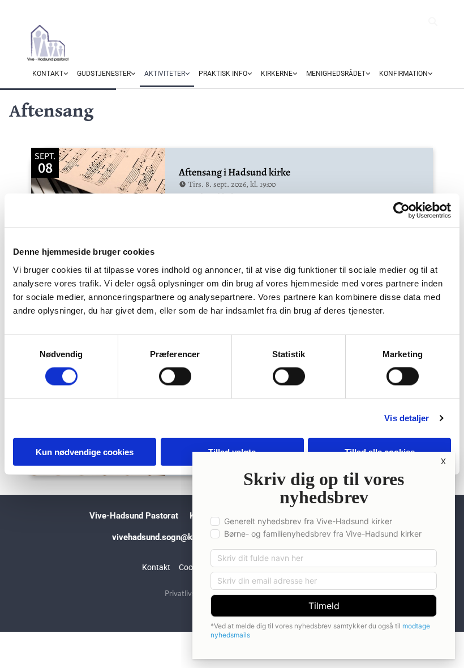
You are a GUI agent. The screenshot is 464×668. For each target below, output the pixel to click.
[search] (432, 21)
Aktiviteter (164, 74)
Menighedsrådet (336, 74)
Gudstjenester (104, 74)
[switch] (175, 376)
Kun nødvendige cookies (85, 451)
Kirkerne (277, 74)
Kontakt (47, 74)
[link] (50, 74)
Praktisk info (223, 74)
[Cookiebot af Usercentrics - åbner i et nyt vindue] (401, 210)
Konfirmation (403, 74)
